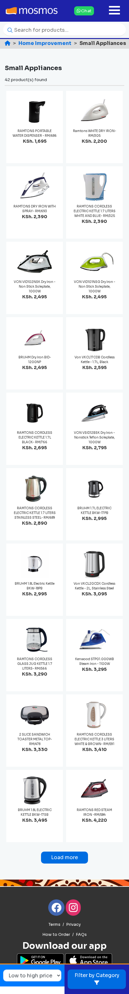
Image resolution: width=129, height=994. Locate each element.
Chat (85, 10)
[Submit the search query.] (8, 29)
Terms (54, 924)
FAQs (81, 934)
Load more (64, 857)
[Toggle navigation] (114, 11)
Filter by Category (97, 975)
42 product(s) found (26, 79)
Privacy (73, 924)
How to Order (56, 934)
